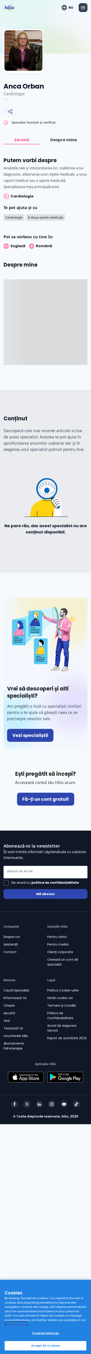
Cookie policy (16, 1324)
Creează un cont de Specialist (62, 962)
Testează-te (13, 1028)
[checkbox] (41, 882)
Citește (9, 1005)
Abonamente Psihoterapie (14, 1046)
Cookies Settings (45, 1333)
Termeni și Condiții (61, 1005)
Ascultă (9, 1013)
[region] (45, 1317)
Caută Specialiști (16, 990)
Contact (10, 952)
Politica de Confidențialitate (60, 1015)
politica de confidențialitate (55, 882)
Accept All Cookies (45, 1346)
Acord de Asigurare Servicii (61, 1028)
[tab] (22, 140)
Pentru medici (58, 944)
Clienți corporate (60, 952)
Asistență (11, 944)
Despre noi (12, 937)
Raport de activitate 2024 (67, 1038)
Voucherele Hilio (16, 1036)
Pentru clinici (57, 937)
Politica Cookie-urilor (63, 990)
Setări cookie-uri (60, 998)
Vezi (7, 1020)
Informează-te (15, 998)
